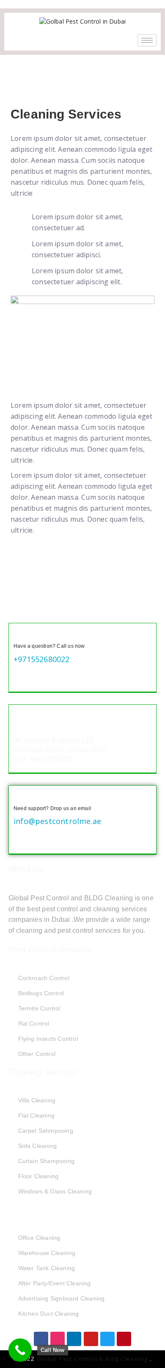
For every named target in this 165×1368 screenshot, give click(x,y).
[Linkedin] (74, 1339)
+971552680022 (42, 659)
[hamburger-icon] (147, 40)
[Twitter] (107, 1339)
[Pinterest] (124, 1339)
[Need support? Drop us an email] (20, 797)
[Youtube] (91, 1339)
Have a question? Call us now (49, 646)
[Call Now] (20, 1350)
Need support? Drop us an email (52, 808)
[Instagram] (57, 1339)
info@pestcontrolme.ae (57, 821)
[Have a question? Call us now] (20, 634)
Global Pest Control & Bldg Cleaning (93, 1359)
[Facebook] (41, 1339)
